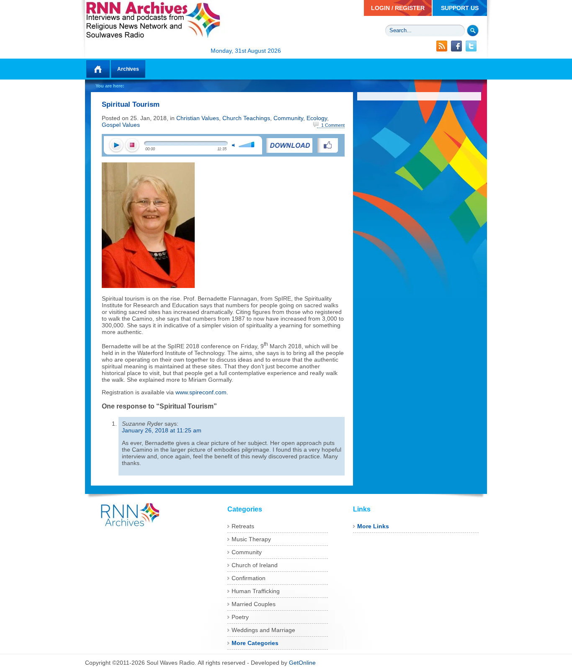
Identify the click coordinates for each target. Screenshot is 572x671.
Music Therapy (251, 539)
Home (98, 69)
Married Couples (254, 604)
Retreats (243, 526)
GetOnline (302, 662)
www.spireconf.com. (201, 392)
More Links (373, 526)
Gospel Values (121, 124)
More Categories (255, 643)
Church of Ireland (255, 565)
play (116, 145)
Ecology (317, 118)
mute (233, 145)
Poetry (240, 617)
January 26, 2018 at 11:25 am (161, 430)
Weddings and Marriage (263, 630)
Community (288, 118)
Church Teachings (246, 118)
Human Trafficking (256, 591)
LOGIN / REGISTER (398, 8)
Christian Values (197, 118)
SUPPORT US (460, 8)
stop (132, 145)
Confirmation (248, 578)
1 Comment (333, 125)
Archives (128, 69)
